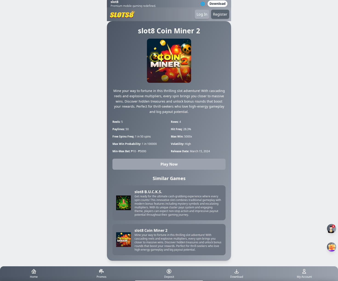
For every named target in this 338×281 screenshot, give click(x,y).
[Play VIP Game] (331, 247)
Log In (202, 14)
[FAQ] (331, 228)
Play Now (169, 164)
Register (220, 14)
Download (217, 3)
